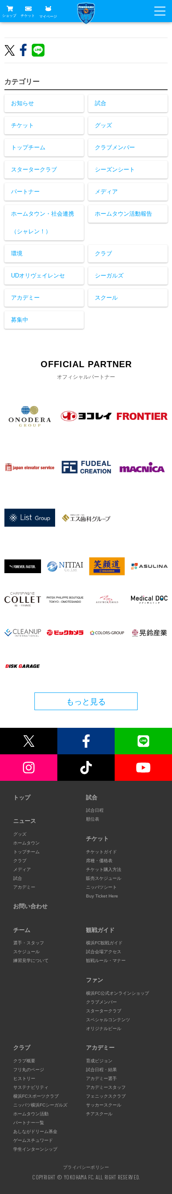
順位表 (92, 819)
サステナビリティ (31, 1087)
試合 (100, 103)
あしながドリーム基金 (35, 1131)
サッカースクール (103, 1105)
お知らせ (22, 103)
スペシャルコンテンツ (108, 1019)
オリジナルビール (103, 1028)
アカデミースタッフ (106, 1087)
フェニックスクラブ (106, 1096)
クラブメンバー (115, 147)
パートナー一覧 (28, 1122)
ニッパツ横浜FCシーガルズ (40, 1105)
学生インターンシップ (35, 1149)
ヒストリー (24, 1078)
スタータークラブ (34, 169)
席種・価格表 (99, 860)
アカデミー (25, 297)
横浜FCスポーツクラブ (36, 1096)
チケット (28, 16)
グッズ (103, 125)
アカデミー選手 (101, 1078)
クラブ (103, 253)
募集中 (19, 319)
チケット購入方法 (103, 869)
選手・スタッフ (28, 942)
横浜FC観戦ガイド (104, 942)
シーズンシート (115, 169)
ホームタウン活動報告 (123, 213)
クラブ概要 (24, 1060)
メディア (106, 191)
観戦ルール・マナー (106, 960)
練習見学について (31, 960)
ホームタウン (26, 842)
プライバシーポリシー (86, 1167)
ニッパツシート (101, 887)
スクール (106, 297)
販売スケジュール (103, 878)
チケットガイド (101, 851)
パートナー (25, 191)
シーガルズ (109, 275)
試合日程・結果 (101, 1069)
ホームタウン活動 (31, 1113)
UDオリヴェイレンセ (38, 275)
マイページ (48, 16)
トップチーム (28, 147)
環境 (16, 253)
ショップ (9, 16)
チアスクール (99, 1113)
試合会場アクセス (103, 951)
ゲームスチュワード (33, 1140)
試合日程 (95, 810)
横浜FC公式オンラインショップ (117, 993)
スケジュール (26, 951)
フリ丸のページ (28, 1069)
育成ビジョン (99, 1060)
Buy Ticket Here (102, 896)
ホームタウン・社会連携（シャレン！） (42, 222)
